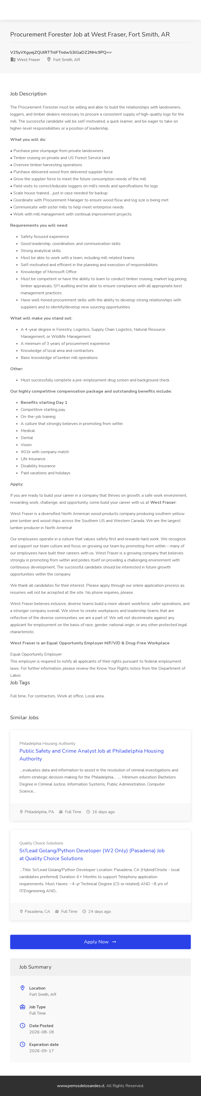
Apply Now (97, 942)
